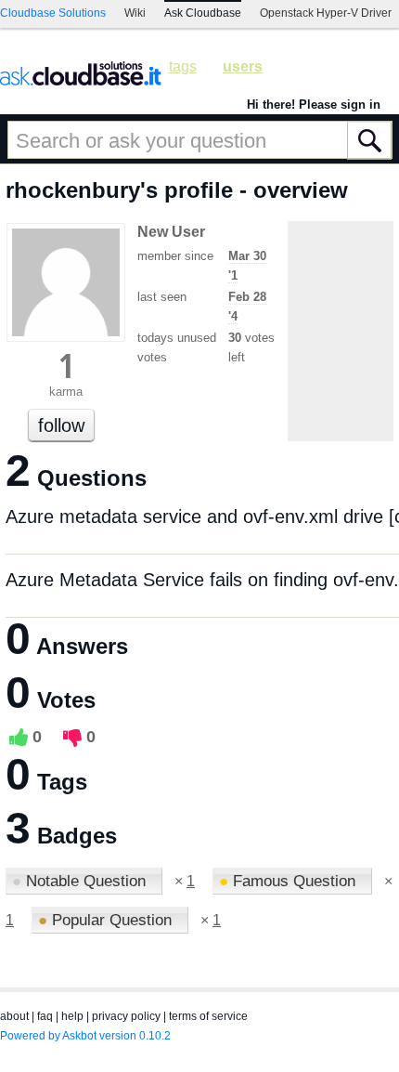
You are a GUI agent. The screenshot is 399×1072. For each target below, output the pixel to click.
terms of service (208, 1016)
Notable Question (81, 881)
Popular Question (107, 920)
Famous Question (289, 881)
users (243, 66)
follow (61, 425)
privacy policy (126, 1016)
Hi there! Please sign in (313, 104)
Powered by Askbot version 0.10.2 (85, 1035)
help (72, 1016)
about (14, 1016)
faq (45, 1016)
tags (183, 66)
